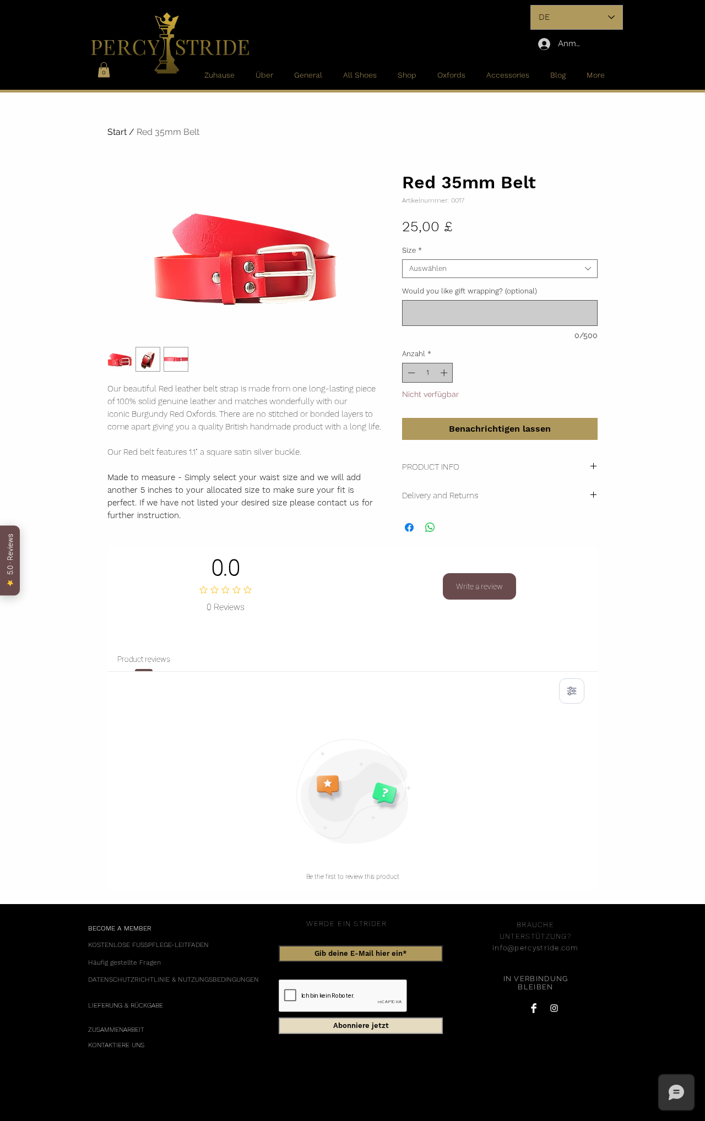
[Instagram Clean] (554, 1008)
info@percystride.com (535, 948)
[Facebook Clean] (534, 1008)
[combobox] (500, 268)
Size (412, 250)
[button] (103, 69)
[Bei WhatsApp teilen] (430, 527)
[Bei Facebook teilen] (409, 527)
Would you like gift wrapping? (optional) (469, 291)
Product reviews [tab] (143, 659)
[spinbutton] (427, 372)
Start (117, 132)
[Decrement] (410, 372)
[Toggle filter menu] (571, 691)
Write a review (479, 586)
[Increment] (445, 372)
